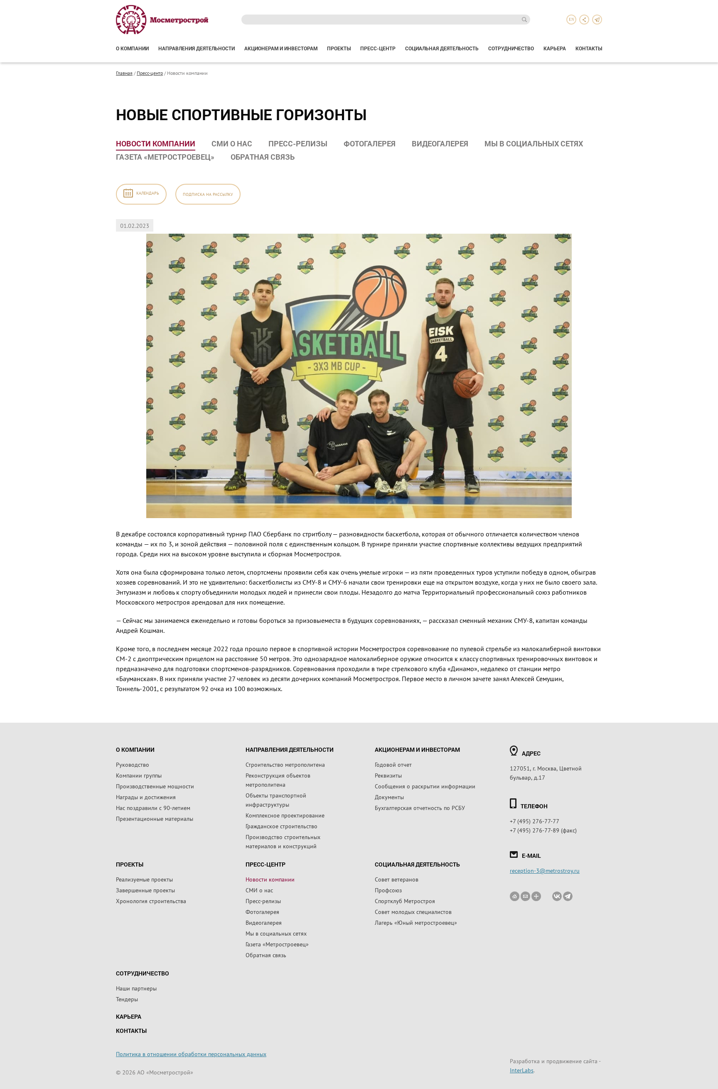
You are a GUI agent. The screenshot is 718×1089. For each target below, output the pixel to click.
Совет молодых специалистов (413, 911)
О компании (132, 48)
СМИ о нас (231, 143)
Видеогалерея (440, 143)
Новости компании (155, 143)
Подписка (208, 194)
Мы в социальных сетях (533, 143)
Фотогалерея (370, 143)
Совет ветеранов (396, 879)
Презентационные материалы (154, 818)
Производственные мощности (155, 786)
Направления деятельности (196, 48)
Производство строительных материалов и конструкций (283, 841)
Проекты (339, 48)
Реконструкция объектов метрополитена (278, 779)
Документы (389, 796)
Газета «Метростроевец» (165, 157)
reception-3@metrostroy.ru (545, 870)
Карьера (554, 48)
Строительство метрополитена (285, 764)
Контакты (588, 48)
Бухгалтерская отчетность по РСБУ (420, 807)
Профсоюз (388, 890)
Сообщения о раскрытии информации (425, 786)
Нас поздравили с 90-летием (153, 807)
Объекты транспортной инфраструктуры (276, 799)
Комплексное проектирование (285, 815)
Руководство (132, 764)
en (571, 19)
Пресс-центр (378, 48)
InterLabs (522, 1070)
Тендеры (127, 999)
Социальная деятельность (442, 48)
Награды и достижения (146, 796)
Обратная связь (263, 157)
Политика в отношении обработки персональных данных (191, 1053)
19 (19, 333)
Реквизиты (388, 775)
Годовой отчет (393, 764)
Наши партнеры (136, 988)
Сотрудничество (511, 48)
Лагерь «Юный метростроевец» (416, 922)
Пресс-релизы (297, 143)
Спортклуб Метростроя (405, 900)
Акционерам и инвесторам (280, 48)
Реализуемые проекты (144, 879)
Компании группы (139, 775)
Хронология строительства (151, 900)
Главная (124, 72)
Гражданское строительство (281, 826)
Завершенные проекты (145, 890)
